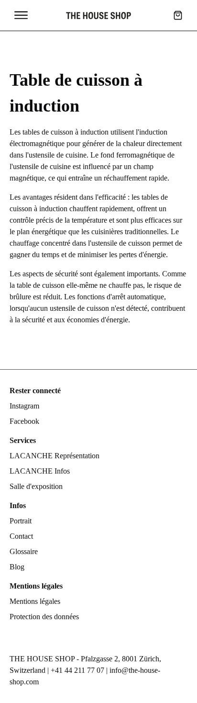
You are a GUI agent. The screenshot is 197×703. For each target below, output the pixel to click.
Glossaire (24, 551)
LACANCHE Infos (40, 471)
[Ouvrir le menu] (21, 15)
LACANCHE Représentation (54, 456)
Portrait (21, 521)
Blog (17, 567)
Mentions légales (35, 601)
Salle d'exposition (36, 486)
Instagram (24, 406)
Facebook (24, 421)
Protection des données (44, 616)
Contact (21, 536)
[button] (177, 15)
